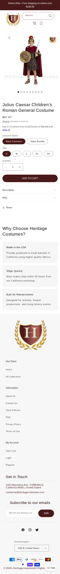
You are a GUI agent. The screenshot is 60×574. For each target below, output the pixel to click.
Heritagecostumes (23, 568)
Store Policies (13, 410)
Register (10, 465)
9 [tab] (41, 92)
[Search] (50, 15)
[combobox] (38, 15)
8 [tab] (38, 92)
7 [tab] (36, 92)
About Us (10, 396)
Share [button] (9, 207)
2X (48, 154)
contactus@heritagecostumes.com (25, 492)
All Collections (13, 376)
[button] (41, 23)
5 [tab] (30, 92)
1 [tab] (18, 92)
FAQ (8, 417)
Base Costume (14, 141)
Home (9, 369)
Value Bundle (37, 141)
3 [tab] (24, 92)
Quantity (6, 161)
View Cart (11, 451)
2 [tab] (21, 92)
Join (46, 513)
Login (8, 458)
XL (37, 154)
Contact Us (12, 403)
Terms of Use (13, 431)
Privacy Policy (13, 424)
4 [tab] (27, 92)
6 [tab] (33, 92)
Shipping (5, 121)
